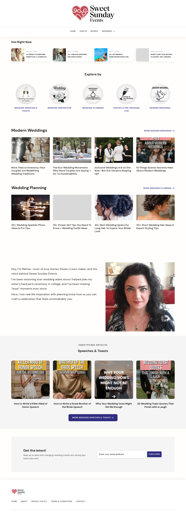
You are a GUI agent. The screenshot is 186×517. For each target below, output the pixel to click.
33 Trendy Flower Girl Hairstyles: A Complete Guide (36, 55)
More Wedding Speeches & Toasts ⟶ (93, 417)
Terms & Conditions (61, 501)
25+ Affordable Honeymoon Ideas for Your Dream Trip (118, 55)
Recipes (94, 31)
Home (73, 31)
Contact (80, 501)
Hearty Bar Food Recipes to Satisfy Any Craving (161, 55)
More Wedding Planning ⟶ (159, 188)
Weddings (107, 31)
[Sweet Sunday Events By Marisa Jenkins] (93, 13)
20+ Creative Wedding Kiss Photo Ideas (77, 55)
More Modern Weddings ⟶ (159, 131)
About (24, 501)
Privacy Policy (39, 501)
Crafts (83, 31)
